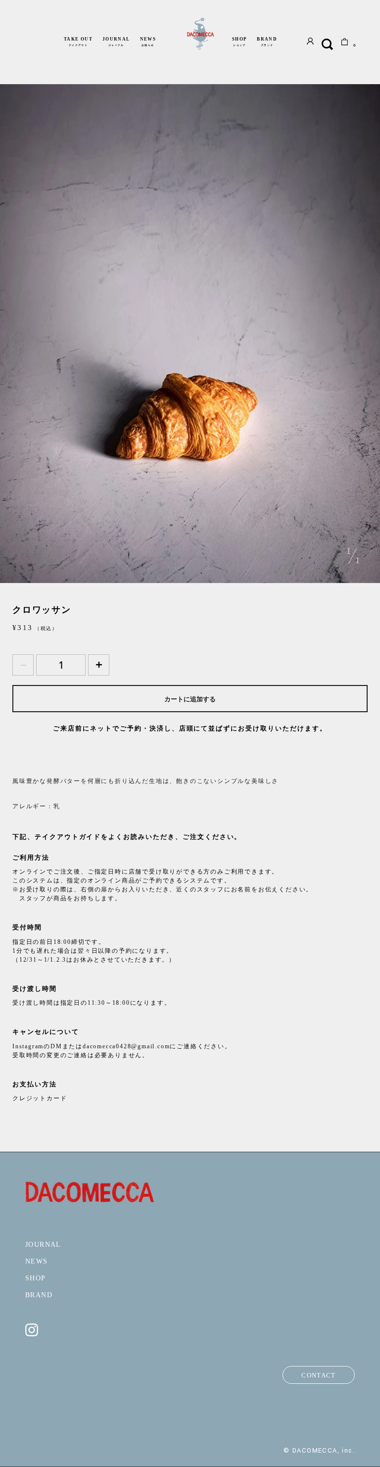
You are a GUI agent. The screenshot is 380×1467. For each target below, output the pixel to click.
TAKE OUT (78, 42)
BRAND (267, 42)
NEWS (148, 42)
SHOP (239, 42)
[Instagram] (31, 1333)
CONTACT (318, 1375)
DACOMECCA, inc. (323, 1450)
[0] (344, 43)
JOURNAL (116, 42)
